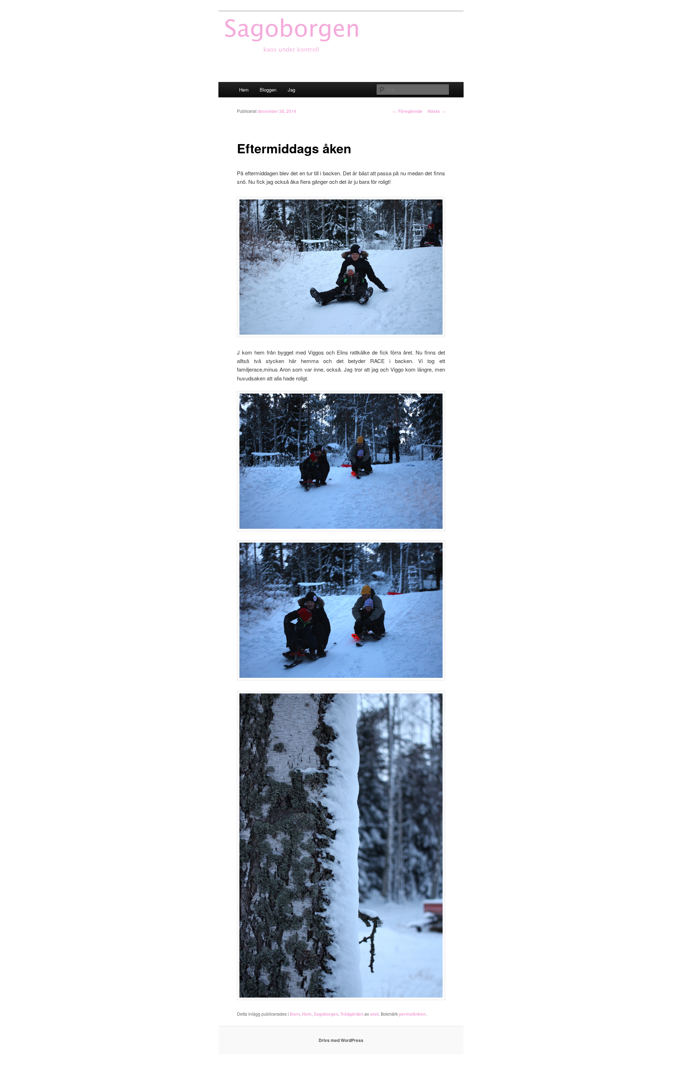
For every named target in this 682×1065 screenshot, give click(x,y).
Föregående (407, 111)
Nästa (436, 111)
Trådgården (351, 1014)
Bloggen (268, 89)
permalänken (412, 1014)
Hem (244, 89)
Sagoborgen (326, 1014)
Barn (295, 1014)
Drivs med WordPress (341, 1040)
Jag (291, 89)
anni (374, 1014)
